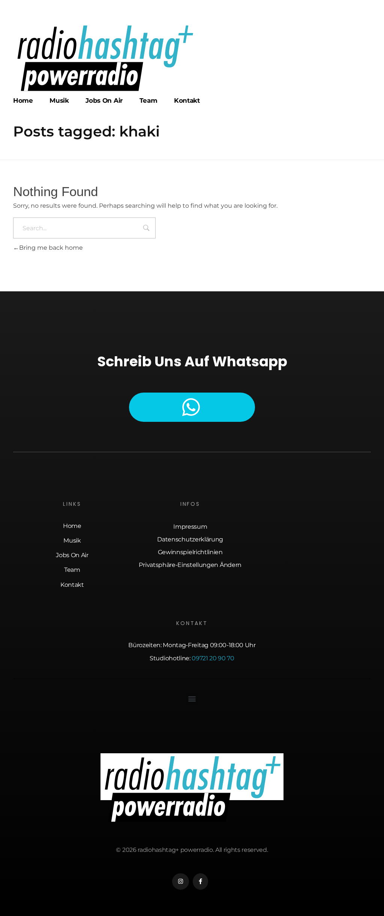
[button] (192, 698)
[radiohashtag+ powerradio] (104, 57)
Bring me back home (51, 247)
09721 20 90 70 (213, 658)
